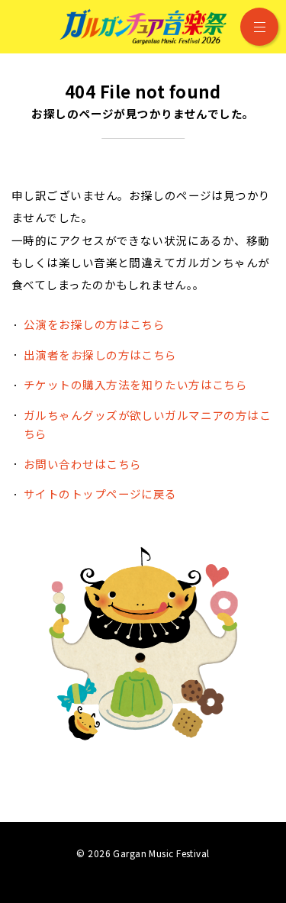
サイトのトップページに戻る (100, 493)
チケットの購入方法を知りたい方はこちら (135, 384)
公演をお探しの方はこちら (94, 324)
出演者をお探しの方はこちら (100, 355)
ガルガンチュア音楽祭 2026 (143, 26)
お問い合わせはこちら (82, 464)
